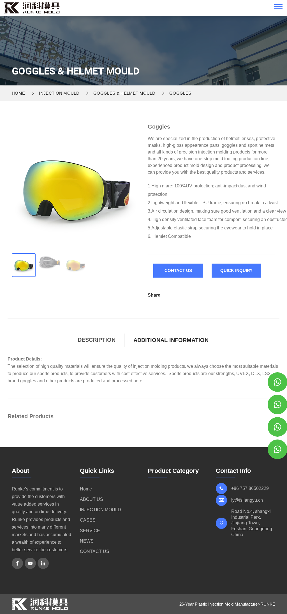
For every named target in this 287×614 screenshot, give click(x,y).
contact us (178, 270)
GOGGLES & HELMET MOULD (124, 93)
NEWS (87, 541)
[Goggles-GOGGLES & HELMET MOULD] (32, 7)
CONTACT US (94, 551)
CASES (88, 520)
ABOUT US (91, 499)
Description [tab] (96, 340)
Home (18, 93)
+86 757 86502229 (250, 488)
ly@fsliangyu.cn (247, 500)
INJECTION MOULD (59, 93)
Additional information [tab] (171, 340)
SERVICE (90, 530)
